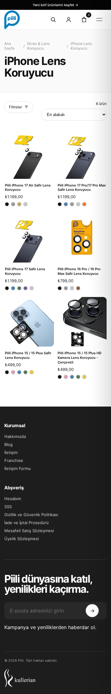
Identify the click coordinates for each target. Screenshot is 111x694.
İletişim (11, 452)
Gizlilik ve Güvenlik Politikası (31, 514)
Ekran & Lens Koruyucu (38, 45)
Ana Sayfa (9, 45)
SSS (8, 506)
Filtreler (15, 107)
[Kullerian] (55, 678)
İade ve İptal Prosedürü (26, 522)
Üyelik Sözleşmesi (21, 538)
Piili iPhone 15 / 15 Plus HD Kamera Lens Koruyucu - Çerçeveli (79, 357)
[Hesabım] (68, 19)
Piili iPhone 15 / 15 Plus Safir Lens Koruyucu (28, 355)
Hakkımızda (15, 436)
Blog (8, 444)
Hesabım (12, 498)
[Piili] (21, 19)
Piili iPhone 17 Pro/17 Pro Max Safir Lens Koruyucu (82, 187)
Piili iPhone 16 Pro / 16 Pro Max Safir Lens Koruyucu (79, 271)
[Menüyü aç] (99, 19)
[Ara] (53, 19)
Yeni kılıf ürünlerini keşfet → (55, 5)
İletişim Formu (17, 468)
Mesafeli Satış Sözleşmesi (29, 530)
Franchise (13, 460)
